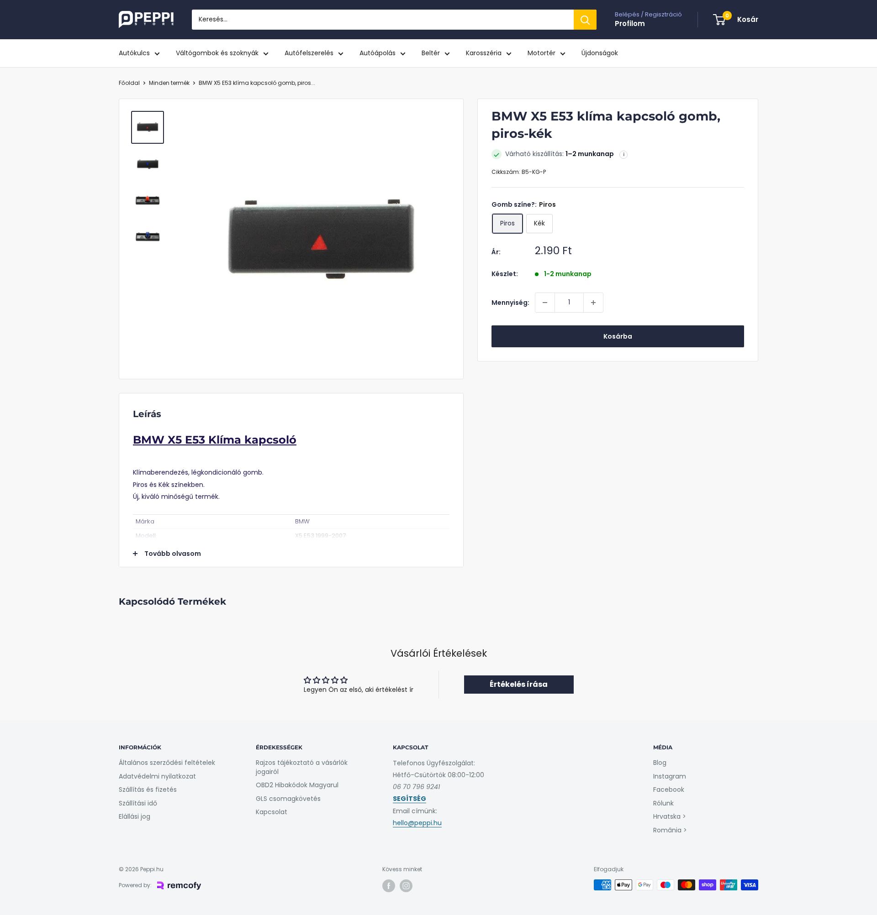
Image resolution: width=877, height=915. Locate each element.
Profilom (630, 23)
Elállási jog (134, 816)
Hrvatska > (669, 816)
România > (670, 830)
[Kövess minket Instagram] (406, 885)
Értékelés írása (519, 684)
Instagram (669, 776)
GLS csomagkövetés (288, 798)
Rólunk (663, 803)
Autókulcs (134, 53)
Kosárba (617, 336)
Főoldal (129, 83)
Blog (659, 762)
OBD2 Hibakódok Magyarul (297, 785)
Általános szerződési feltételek (167, 762)
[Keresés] (585, 20)
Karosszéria (484, 53)
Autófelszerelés (309, 53)
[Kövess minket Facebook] (388, 885)
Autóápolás (377, 53)
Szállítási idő (138, 803)
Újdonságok (599, 53)
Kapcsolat (271, 811)
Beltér (431, 53)
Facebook (668, 789)
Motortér (541, 53)
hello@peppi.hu (417, 822)
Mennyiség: (510, 302)
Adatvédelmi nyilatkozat (157, 776)
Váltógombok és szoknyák (217, 53)
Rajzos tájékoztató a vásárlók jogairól (302, 767)
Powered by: (135, 885)
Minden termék (169, 83)
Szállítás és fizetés (148, 789)
